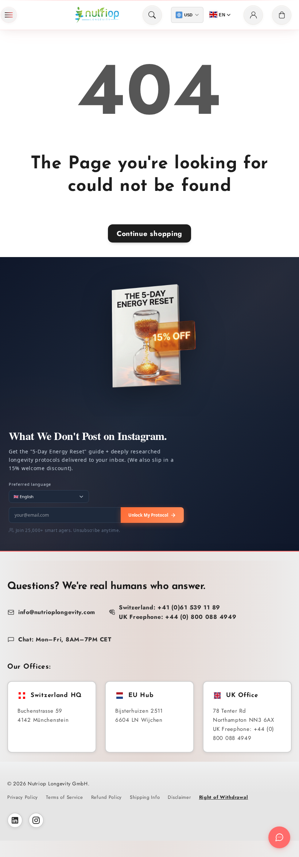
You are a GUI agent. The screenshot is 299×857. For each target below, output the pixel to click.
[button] (9, 15)
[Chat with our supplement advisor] (279, 837)
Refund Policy (106, 797)
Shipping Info (145, 797)
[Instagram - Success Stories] (36, 820)
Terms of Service (64, 797)
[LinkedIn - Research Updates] (15, 820)
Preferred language (30, 484)
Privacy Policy (22, 797)
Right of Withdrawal (223, 797)
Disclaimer (179, 797)
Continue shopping (149, 233)
